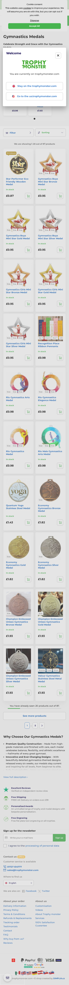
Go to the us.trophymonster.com (36, 96)
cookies (27, 8)
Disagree (34, 20)
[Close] (58, 55)
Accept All (34, 26)
